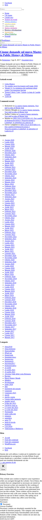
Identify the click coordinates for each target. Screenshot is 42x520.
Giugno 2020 (9, 268)
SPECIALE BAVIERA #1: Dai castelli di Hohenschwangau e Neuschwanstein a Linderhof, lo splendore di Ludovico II (23, 120)
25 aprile (8, 368)
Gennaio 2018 (10, 321)
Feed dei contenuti (11, 440)
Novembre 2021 (11, 237)
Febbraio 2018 (10, 319)
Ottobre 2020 (9, 260)
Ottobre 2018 (9, 306)
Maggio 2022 (10, 226)
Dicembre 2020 (10, 256)
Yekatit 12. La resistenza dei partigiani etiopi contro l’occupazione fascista (21, 89)
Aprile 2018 (9, 316)
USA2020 (8, 426)
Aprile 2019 (9, 293)
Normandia (9, 412)
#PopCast (8, 353)
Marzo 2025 (9, 165)
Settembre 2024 (10, 178)
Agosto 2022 (9, 220)
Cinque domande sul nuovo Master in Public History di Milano (21, 53)
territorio (8, 424)
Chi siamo (8, 15)
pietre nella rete (10, 414)
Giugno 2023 (9, 203)
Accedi (7, 438)
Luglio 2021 (9, 243)
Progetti (7, 36)
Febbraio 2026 (10, 151)
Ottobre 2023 (9, 195)
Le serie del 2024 (11, 410)
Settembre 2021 (10, 239)
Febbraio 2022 (10, 232)
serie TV (8, 420)
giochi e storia (10, 397)
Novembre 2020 (11, 258)
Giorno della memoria (13, 399)
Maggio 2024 (10, 182)
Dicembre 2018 (10, 302)
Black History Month (12, 378)
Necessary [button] (4, 502)
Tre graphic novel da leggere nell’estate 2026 (21, 86)
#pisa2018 (8, 347)
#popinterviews (27, 60)
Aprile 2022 (9, 228)
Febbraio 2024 (10, 186)
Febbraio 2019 (10, 298)
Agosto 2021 (9, 241)
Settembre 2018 (10, 308)
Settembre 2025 (10, 157)
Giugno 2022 (9, 224)
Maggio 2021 (10, 247)
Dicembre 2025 (10, 153)
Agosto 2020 (9, 264)
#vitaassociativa (10, 366)
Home (7, 13)
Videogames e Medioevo (14, 429)
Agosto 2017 (9, 331)
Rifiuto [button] (30, 456)
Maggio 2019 (10, 291)
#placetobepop (10, 349)
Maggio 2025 (10, 161)
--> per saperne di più (8, 462)
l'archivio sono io (11, 405)
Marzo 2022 (9, 230)
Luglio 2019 (9, 287)
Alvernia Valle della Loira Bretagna (18, 374)
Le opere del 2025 (11, 408)
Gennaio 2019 (10, 300)
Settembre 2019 (10, 283)
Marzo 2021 (9, 251)
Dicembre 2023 (10, 190)
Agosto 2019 (9, 285)
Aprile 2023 (9, 207)
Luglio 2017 (9, 333)
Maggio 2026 (10, 146)
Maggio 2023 (10, 205)
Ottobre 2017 (9, 327)
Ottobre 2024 (9, 176)
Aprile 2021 (9, 249)
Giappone (8, 391)
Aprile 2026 (9, 148)
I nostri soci (9, 17)
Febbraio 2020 (10, 277)
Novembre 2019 (11, 279)
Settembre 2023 (10, 197)
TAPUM (8, 97)
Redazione (6, 60)
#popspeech (9, 361)
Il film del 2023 (10, 403)
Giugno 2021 (9, 245)
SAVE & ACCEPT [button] (7, 519)
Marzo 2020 (9, 274)
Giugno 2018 (9, 312)
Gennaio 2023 (10, 214)
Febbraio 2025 (10, 167)
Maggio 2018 (10, 314)
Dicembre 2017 (10, 323)
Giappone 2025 (10, 393)
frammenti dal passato (13, 389)
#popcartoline (10, 351)
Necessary (6, 504)
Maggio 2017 (10, 337)
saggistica (8, 418)
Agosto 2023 (9, 199)
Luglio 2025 (9, 159)
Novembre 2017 (11, 325)
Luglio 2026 (9, 142)
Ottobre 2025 (9, 155)
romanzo (8, 416)
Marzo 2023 (9, 209)
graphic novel (10, 401)
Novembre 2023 (11, 193)
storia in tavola (10, 422)
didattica (8, 380)
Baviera (7, 376)
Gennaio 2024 (10, 188)
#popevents (9, 355)
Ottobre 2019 (9, 281)
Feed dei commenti (12, 442)
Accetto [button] (25, 456)
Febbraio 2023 (10, 211)
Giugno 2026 (9, 144)
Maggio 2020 (10, 270)
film (6, 387)
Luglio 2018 (9, 310)
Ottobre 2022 (9, 218)
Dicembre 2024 (10, 172)
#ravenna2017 (10, 363)
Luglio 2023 (9, 201)
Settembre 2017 (10, 329)
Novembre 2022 (11, 216)
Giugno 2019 (9, 289)
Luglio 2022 (9, 222)
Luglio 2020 (9, 266)
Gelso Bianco (10, 84)
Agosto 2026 (9, 140)
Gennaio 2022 (10, 235)
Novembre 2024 (11, 174)
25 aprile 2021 (10, 370)
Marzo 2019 (9, 295)
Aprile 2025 (9, 163)
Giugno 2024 (9, 180)
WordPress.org (10, 444)
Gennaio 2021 (10, 253)
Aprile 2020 (9, 272)
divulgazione (9, 382)
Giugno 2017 (9, 335)
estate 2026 (9, 384)
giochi (7, 395)
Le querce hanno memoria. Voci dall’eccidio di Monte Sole (22, 107)
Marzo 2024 (9, 184)
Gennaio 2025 (10, 169)
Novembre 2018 (11, 304)
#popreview (9, 359)
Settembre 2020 (10, 262)
